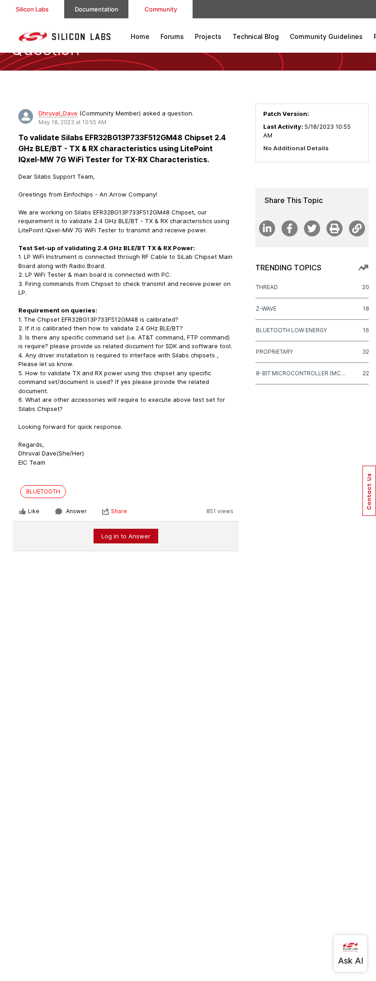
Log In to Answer (125, 536)
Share (119, 511)
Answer (76, 511)
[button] (369, 491)
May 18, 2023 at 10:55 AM (72, 122)
